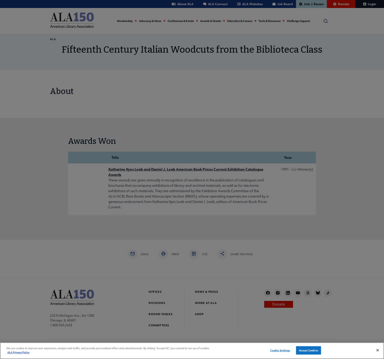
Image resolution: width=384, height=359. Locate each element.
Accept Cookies (308, 350)
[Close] (377, 350)
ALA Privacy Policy (18, 352)
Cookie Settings (280, 350)
